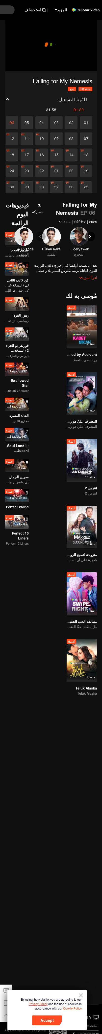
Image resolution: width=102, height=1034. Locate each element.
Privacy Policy (38, 1004)
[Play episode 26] (71, 187)
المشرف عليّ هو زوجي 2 (78, 421)
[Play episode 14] (71, 155)
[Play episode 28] (41, 187)
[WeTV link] (86, 10)
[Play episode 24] (12, 171)
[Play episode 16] (41, 155)
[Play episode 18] (12, 155)
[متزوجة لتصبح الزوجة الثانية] (82, 527)
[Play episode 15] (56, 155)
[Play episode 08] (71, 138)
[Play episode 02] (71, 122)
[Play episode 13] (86, 155)
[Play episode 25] (86, 187)
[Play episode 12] (12, 138)
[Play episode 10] (41, 138)
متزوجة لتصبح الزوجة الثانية (77, 554)
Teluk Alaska (86, 688)
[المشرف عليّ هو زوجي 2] (82, 393)
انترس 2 (91, 487)
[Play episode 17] (27, 155)
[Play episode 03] (56, 122)
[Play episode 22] (41, 171)
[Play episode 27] (56, 187)
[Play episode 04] (41, 122)
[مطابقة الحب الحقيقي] (82, 593)
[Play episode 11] (27, 138)
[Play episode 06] (12, 122)
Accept (47, 1020)
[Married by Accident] (82, 326)
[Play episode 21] (56, 171)
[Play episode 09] (56, 138)
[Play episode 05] (27, 122)
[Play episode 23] (27, 171)
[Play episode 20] (71, 171)
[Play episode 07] (86, 138)
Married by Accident (80, 354)
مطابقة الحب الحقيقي (81, 621)
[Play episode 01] (86, 122)
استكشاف (33, 10)
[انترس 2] (82, 460)
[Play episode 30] (12, 187)
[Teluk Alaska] (82, 660)
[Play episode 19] (86, 171)
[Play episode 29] (27, 187)
